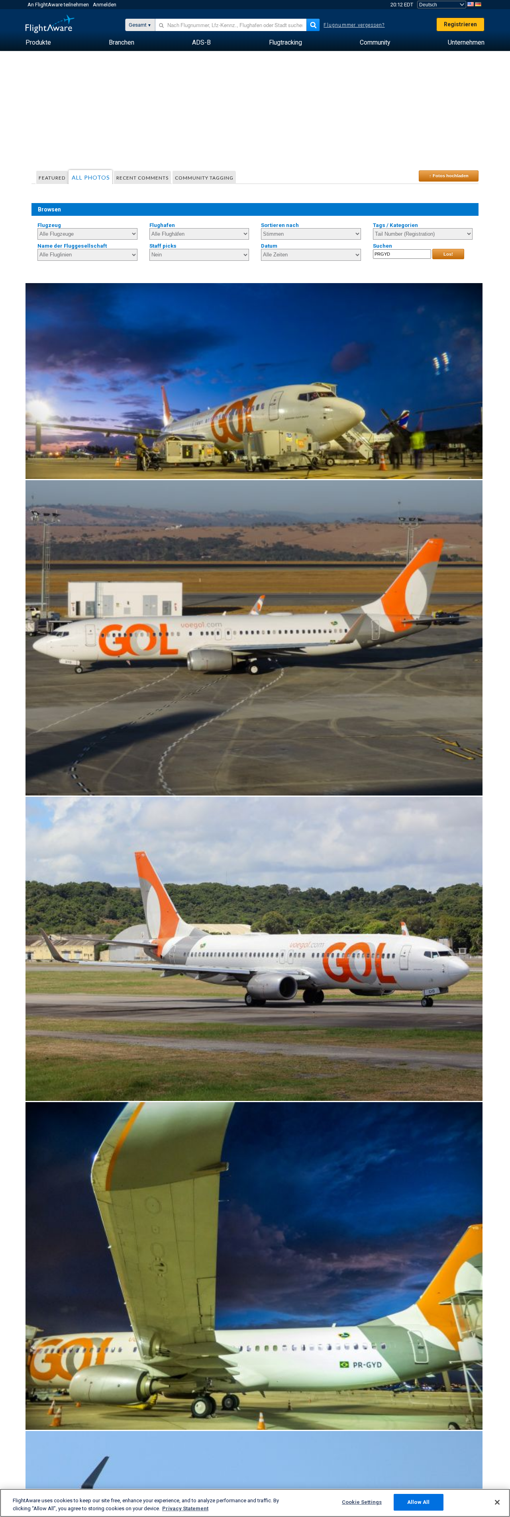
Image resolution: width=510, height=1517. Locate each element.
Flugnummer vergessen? (354, 25)
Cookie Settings (362, 1502)
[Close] (497, 1502)
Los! (448, 254)
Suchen (382, 246)
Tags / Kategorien (395, 225)
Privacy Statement (185, 1508)
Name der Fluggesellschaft (72, 246)
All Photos (91, 177)
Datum (269, 246)
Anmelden (104, 5)
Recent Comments (142, 178)
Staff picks (163, 246)
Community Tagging (204, 178)
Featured (52, 178)
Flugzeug (49, 225)
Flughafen (162, 225)
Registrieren (460, 24)
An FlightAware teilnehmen (58, 5)
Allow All (418, 1502)
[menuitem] (38, 42)
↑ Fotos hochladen (449, 175)
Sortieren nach (280, 225)
